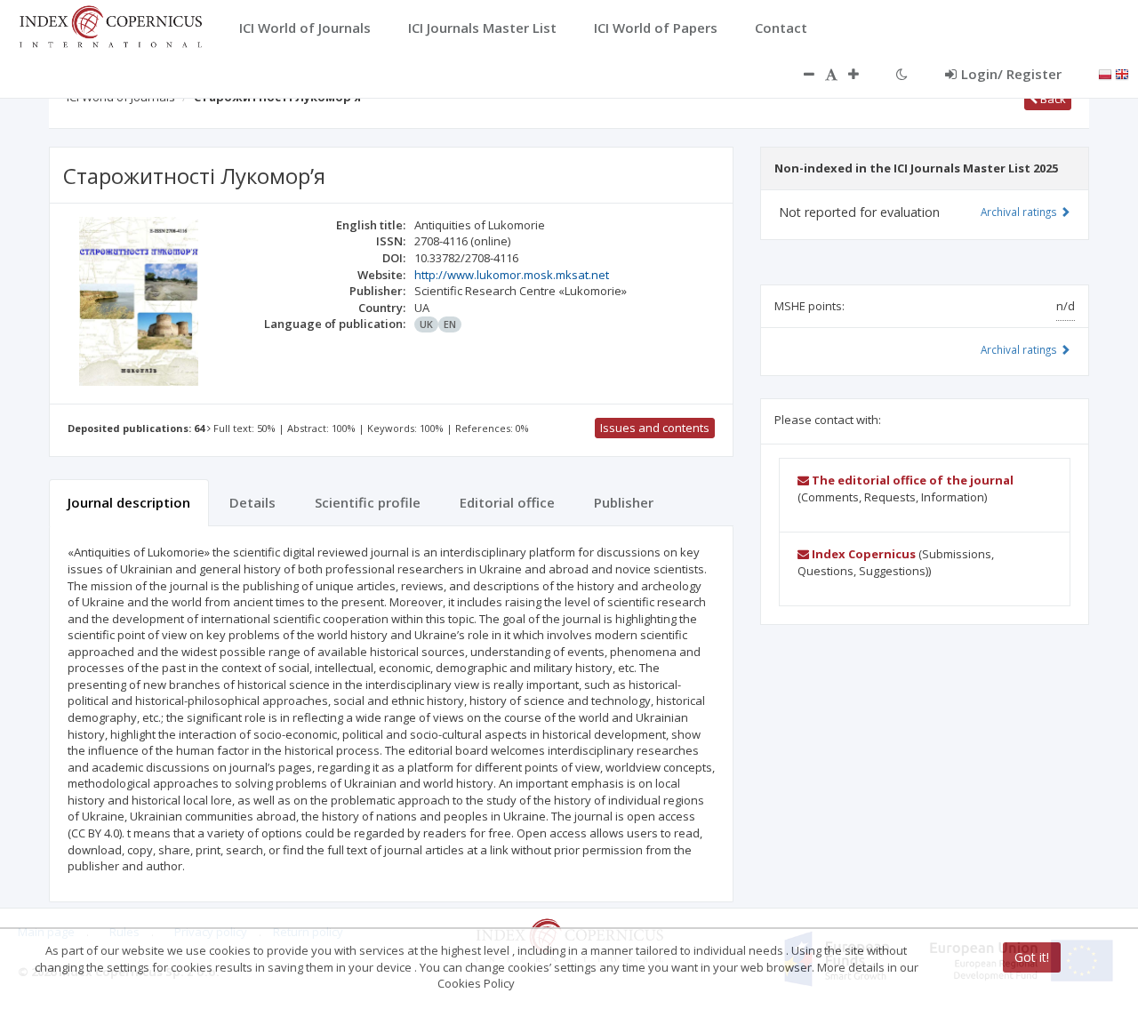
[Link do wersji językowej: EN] (1122, 73)
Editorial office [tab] (507, 502)
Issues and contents (654, 428)
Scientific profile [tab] (368, 502)
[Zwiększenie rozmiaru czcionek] (862, 74)
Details (252, 502)
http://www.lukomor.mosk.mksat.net (511, 275)
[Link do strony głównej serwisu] (110, 25)
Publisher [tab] (623, 502)
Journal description (129, 502)
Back (1052, 99)
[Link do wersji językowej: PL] (1105, 73)
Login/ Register (1011, 74)
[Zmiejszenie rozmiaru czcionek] (800, 74)
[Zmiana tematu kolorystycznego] (902, 74)
